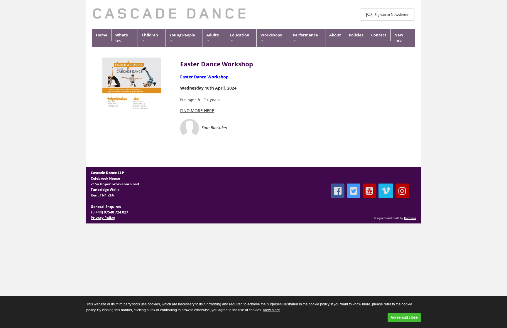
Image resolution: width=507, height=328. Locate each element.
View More (271, 310)
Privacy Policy (103, 217)
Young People (182, 35)
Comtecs (410, 218)
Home (101, 35)
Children (150, 35)
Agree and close (404, 317)
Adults (212, 35)
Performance (305, 35)
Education (239, 35)
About (335, 35)
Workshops (271, 35)
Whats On (121, 38)
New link (398, 38)
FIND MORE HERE (197, 110)
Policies (356, 35)
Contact (378, 35)
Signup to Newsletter (391, 14)
